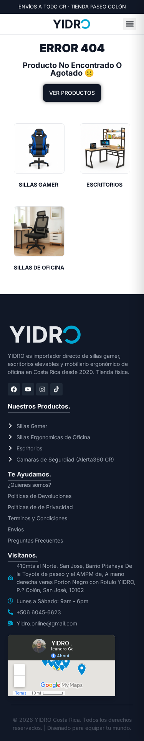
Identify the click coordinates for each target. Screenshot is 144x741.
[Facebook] (14, 389)
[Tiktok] (56, 389)
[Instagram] (42, 389)
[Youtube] (28, 389)
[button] (129, 24)
